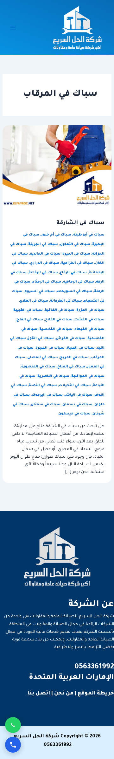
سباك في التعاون (75, 244)
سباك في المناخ (71, 367)
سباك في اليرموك (47, 395)
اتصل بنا (38, 693)
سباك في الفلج (29, 320)
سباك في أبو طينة (88, 235)
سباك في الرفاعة (43, 273)
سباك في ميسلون (74, 414)
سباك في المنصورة (38, 367)
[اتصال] (13, 745)
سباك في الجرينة (43, 244)
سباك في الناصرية (53, 376)
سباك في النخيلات (75, 385)
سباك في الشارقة (80, 223)
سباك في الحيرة (76, 254)
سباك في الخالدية (45, 254)
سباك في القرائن (71, 338)
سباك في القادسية (56, 329)
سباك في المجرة (50, 348)
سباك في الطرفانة (66, 301)
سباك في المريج (74, 357)
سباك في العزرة (90, 310)
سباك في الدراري (44, 263)
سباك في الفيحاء (89, 329)
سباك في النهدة (43, 385)
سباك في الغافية (59, 310)
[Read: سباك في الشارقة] (57, 166)
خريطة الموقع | (94, 693)
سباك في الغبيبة (28, 310)
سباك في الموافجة (87, 376)
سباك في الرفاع (73, 273)
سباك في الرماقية (78, 282)
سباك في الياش (78, 395)
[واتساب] (13, 725)
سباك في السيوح (39, 291)
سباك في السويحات (74, 291)
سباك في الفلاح (59, 320)
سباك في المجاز (80, 348)
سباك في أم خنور (56, 235)
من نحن (63, 693)
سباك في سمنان (45, 405)
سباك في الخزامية (77, 263)
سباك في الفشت (89, 320)
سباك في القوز (41, 338)
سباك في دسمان (77, 405)
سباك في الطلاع (34, 301)
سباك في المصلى (42, 357)
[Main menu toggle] (13, 27)
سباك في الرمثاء (46, 282)
